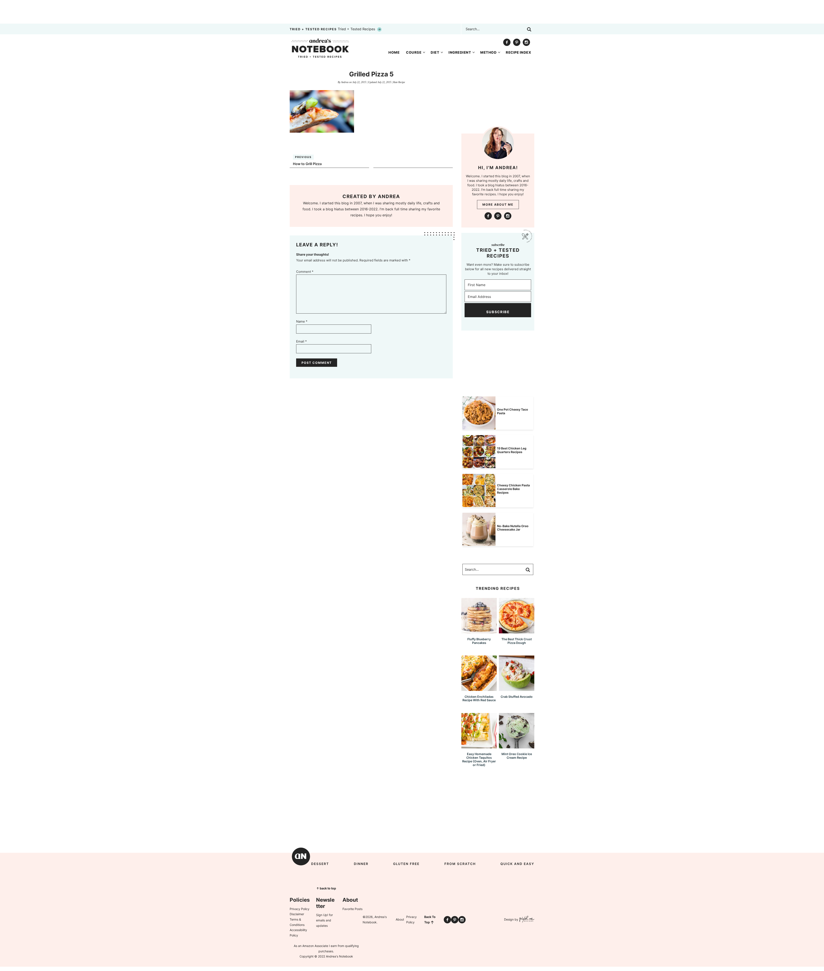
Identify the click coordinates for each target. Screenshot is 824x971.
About (400, 919)
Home (394, 52)
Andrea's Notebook (320, 48)
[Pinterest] (516, 42)
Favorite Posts (352, 909)
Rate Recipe (399, 82)
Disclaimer (297, 914)
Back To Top (430, 919)
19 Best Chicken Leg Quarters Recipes (511, 450)
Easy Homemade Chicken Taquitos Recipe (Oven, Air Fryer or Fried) (479, 759)
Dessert (320, 864)
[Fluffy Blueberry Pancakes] (479, 631)
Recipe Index (518, 52)
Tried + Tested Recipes (333, 29)
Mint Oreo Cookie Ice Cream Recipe (516, 755)
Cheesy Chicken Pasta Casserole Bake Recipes (513, 488)
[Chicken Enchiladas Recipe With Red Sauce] (479, 689)
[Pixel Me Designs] (526, 919)
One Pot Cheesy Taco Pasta (512, 411)
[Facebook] (506, 42)
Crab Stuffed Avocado (517, 696)
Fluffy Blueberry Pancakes (479, 641)
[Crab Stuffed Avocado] (516, 689)
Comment (305, 272)
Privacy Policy (299, 909)
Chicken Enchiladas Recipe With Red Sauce (479, 698)
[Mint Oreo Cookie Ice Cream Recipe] (516, 746)
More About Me (497, 204)
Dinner (361, 864)
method (488, 52)
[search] (529, 29)
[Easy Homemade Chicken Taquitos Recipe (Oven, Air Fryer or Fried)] (479, 746)
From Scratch (460, 864)
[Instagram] (526, 42)
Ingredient (459, 52)
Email (301, 341)
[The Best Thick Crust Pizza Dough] (516, 631)
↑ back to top (326, 888)
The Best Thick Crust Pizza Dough (516, 641)
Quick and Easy (517, 864)
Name (301, 321)
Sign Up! (322, 915)
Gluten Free (406, 864)
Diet (435, 52)
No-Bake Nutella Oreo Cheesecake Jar (513, 527)
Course (413, 52)
